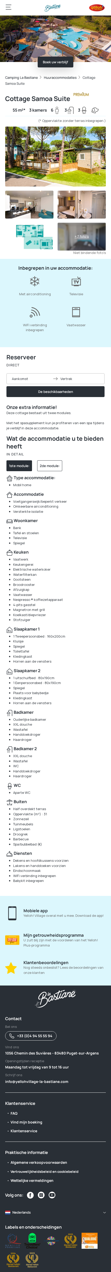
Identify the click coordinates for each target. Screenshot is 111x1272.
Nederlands (21, 1212)
